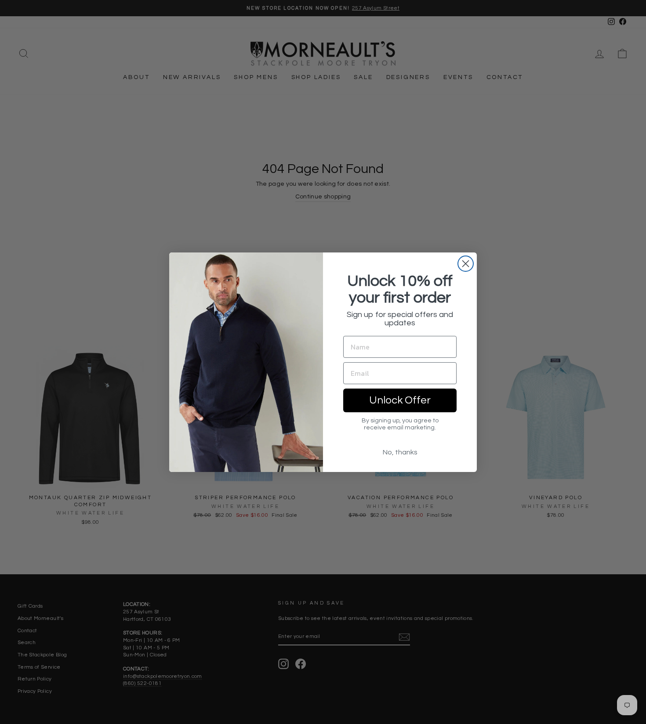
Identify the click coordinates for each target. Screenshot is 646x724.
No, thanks (400, 452)
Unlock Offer (400, 400)
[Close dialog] (465, 263)
